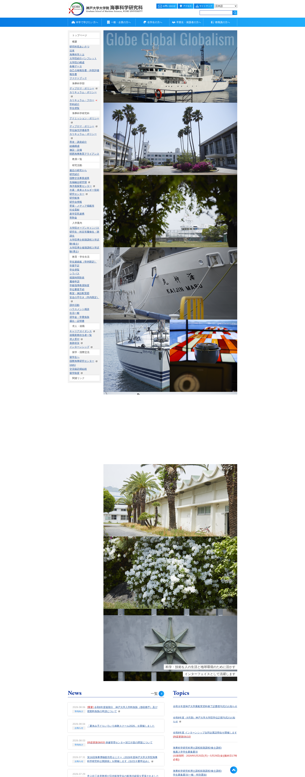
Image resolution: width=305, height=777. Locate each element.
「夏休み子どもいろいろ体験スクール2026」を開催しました (121, 147)
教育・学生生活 (80, 79)
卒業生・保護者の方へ (188, 22)
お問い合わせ (169, 6)
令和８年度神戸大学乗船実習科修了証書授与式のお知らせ (119, 247)
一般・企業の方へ (121, 22)
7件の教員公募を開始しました (104, 264)
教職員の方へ (222, 22)
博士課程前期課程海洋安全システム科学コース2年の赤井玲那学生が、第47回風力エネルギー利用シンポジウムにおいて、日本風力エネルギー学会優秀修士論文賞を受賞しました (123, 316)
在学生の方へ (154, 22)
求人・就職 (78, 85)
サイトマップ (205, 6)
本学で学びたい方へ (87, 22)
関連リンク (78, 97)
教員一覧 (77, 60)
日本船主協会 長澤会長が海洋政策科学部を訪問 (113, 280)
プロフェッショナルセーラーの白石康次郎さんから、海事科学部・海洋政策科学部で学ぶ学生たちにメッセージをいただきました (205, 397)
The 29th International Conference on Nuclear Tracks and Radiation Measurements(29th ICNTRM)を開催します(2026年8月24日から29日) (204, 269)
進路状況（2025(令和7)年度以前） (192, 371)
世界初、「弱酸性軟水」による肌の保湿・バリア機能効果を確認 (123, 214)
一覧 (154, 115)
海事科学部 (78, 47)
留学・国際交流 (80, 91)
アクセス (187, 6)
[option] (170, 66)
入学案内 (77, 72)
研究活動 (77, 66)
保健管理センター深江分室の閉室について (119, 164)
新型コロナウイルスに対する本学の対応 (195, 382)
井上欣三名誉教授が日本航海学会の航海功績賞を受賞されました (123, 197)
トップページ (79, 35)
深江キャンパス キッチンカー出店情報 (194, 284)
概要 (74, 41)
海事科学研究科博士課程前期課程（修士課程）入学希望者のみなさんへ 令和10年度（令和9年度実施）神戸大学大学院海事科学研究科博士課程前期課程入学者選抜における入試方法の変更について (209, 246)
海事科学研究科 (80, 54)
